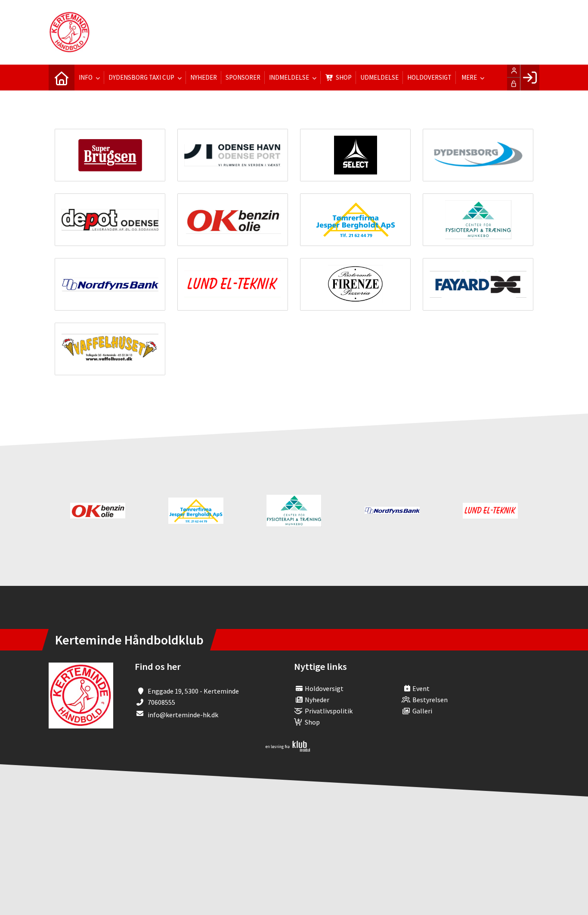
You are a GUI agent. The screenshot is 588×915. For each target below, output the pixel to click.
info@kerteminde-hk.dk (183, 714)
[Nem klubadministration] (288, 749)
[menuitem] (61, 77)
